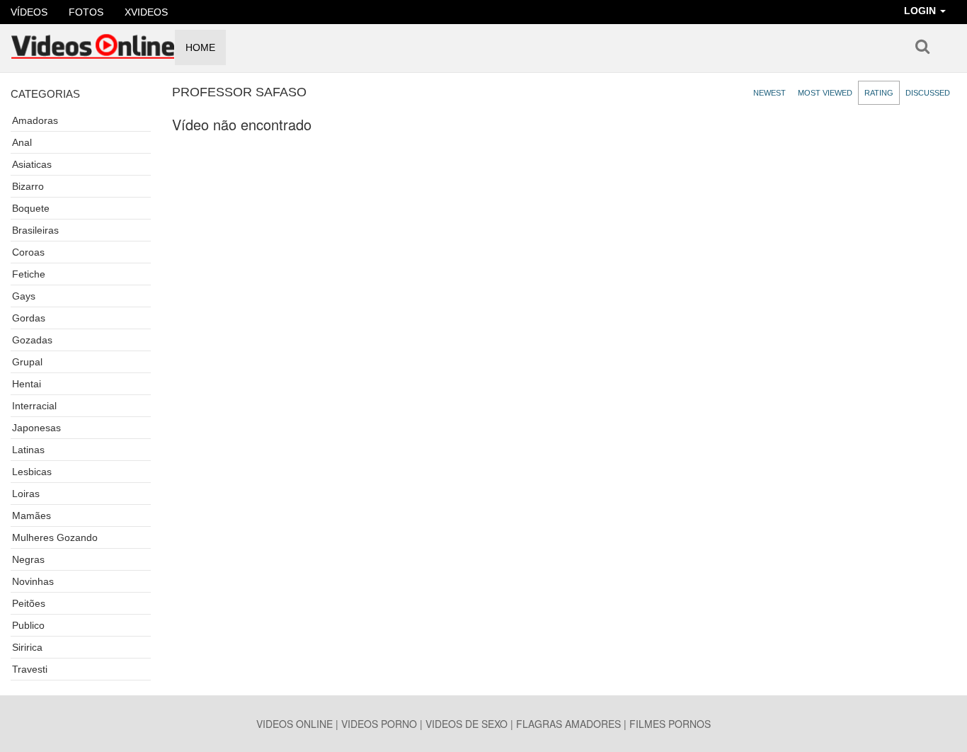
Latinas (28, 449)
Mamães (31, 515)
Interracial (34, 405)
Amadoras (35, 120)
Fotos (86, 12)
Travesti (29, 669)
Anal (22, 142)
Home (200, 47)
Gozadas (32, 340)
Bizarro (28, 186)
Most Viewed (825, 93)
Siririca (27, 647)
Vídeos (29, 12)
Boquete (31, 208)
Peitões (28, 603)
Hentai (26, 383)
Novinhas (33, 581)
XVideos (146, 12)
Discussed (927, 93)
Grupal (27, 362)
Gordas (28, 318)
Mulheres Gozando (55, 537)
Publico (28, 625)
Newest (769, 93)
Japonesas (36, 427)
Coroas (28, 252)
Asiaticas (32, 164)
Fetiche (28, 274)
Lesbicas (32, 471)
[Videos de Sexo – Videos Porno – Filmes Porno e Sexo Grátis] (93, 41)
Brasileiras (35, 230)
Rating (878, 93)
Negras (28, 559)
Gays (23, 296)
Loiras (26, 493)
